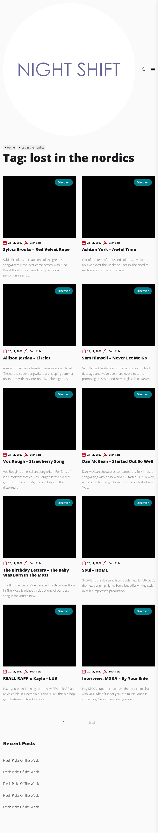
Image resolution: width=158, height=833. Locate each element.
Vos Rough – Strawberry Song (33, 461)
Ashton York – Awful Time (109, 249)
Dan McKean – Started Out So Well (117, 461)
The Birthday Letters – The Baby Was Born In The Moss (36, 572)
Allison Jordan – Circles (26, 358)
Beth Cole (35, 243)
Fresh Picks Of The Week (21, 760)
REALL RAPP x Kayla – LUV (30, 678)
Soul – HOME (95, 570)
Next (91, 722)
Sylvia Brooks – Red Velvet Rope (36, 249)
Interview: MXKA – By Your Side (115, 678)
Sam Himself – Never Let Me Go (114, 358)
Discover (64, 182)
